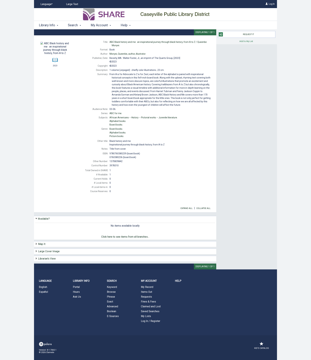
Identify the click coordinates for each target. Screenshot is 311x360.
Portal (76, 287)
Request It (248, 34)
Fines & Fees (148, 301)
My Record (147, 287)
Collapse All (203, 208)
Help (178, 280)
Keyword (112, 287)
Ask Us (77, 296)
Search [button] (73, 25)
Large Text (72, 4)
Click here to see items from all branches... (125, 236)
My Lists (146, 316)
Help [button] (124, 25)
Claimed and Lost (151, 306)
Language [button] (45, 280)
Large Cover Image (49, 251)
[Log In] (266, 4)
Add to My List (246, 41)
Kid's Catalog (261, 348)
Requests (146, 296)
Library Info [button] (47, 25)
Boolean (111, 311)
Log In (272, 4)
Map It (41, 244)
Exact (110, 301)
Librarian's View (47, 258)
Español (43, 291)
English (43, 287)
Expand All (187, 208)
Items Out (146, 291)
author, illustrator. (127, 54)
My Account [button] (100, 25)
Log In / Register (150, 321)
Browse (111, 291)
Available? (44, 218)
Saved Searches (150, 311)
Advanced (112, 306)
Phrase (111, 296)
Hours (76, 291)
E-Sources (113, 316)
